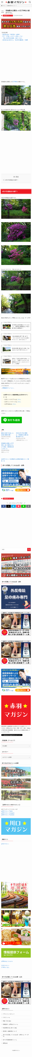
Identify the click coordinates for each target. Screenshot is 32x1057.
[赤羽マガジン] (16, 2)
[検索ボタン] (30, 2)
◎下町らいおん (5, 967)
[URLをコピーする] (28, 506)
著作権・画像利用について (10, 1031)
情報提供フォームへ (8, 388)
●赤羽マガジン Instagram (7, 813)
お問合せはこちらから (7, 961)
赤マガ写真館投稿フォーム (10, 1039)
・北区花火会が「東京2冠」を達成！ (10, 34)
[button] (3, 506)
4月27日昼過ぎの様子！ (11, 180)
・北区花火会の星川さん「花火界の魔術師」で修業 (14, 40)
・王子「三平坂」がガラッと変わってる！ (12, 36)
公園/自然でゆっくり (7, 15)
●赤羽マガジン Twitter (7, 811)
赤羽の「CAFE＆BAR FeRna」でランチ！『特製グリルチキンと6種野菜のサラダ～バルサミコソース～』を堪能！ (20, 361)
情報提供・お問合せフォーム (10, 1024)
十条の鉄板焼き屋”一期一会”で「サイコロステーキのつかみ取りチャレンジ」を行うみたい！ (20, 338)
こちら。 (19, 399)
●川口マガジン (5, 843)
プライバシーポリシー (9, 1014)
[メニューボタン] (2, 2)
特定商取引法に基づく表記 (10, 1028)
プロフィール (6, 1017)
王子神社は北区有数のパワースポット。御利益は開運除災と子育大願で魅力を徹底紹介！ (20, 326)
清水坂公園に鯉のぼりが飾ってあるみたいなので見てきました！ (20, 349)
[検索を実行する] (29, 549)
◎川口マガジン (5, 965)
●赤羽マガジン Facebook (7, 814)
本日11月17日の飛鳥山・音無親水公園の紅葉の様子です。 (22, 434)
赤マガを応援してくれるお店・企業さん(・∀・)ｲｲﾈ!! (16, 1035)
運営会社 (5, 1043)
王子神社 (14, 81)
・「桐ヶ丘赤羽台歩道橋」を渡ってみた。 (12, 38)
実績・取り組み (7, 1021)
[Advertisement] (16, 59)
